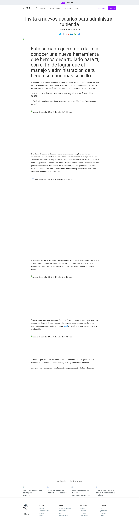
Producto (43, 8)
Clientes (51, 8)
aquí (66, 326)
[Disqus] (69, 397)
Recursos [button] (67, 8)
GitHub (102, 515)
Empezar (112, 8)
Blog (101, 508)
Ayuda (75, 8)
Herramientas (63, 515)
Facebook (103, 513)
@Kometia (103, 511)
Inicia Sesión (102, 8)
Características (44, 511)
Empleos (82, 508)
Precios (58, 8)
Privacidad (83, 513)
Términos (83, 511)
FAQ (60, 513)
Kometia (30, 8)
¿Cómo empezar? (65, 508)
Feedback (62, 511)
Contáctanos (84, 515)
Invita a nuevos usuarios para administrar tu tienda (69, 21)
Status (41, 515)
